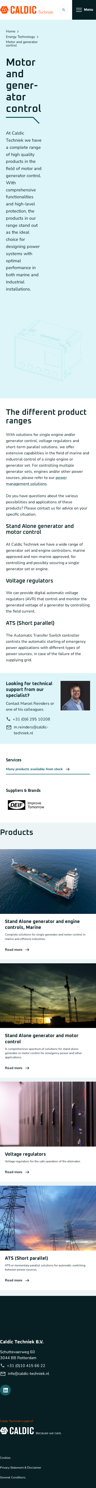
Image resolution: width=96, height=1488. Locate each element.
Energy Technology (20, 37)
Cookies (5, 1458)
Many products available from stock (34, 769)
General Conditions (13, 1477)
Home (10, 31)
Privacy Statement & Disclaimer (20, 1468)
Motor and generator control (22, 43)
